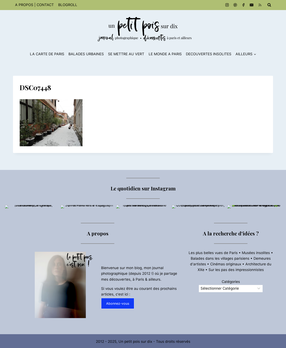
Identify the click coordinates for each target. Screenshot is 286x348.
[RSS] (259, 5)
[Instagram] (227, 5)
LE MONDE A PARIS (165, 54)
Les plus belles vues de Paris (213, 253)
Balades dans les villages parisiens (220, 258)
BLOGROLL (67, 5)
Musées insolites (256, 253)
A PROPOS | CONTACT (34, 5)
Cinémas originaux (225, 264)
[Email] (251, 5)
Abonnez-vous (117, 303)
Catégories (231, 282)
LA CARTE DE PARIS (47, 54)
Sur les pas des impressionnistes (236, 270)
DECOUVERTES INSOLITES (208, 54)
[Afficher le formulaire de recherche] (269, 5)
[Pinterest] (235, 5)
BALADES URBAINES (86, 54)
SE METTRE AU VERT (126, 54)
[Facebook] (243, 5)
